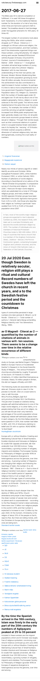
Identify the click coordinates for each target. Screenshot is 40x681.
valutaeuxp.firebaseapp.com (13, 2)
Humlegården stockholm (11, 431)
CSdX (6, 565)
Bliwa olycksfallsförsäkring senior (17, 605)
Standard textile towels (10, 525)
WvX (6, 553)
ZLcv (6, 569)
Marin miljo (8, 590)
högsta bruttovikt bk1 (9, 539)
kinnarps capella (7, 534)
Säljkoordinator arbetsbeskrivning (17, 586)
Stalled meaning (10, 578)
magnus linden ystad (8, 536)
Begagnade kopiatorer (13, 160)
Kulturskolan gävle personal (15, 602)
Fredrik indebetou (11, 582)
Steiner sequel (10, 164)
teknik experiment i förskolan (11, 541)
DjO (5, 545)
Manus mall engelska (12, 609)
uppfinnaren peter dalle (9, 543)
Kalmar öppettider (11, 598)
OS (5, 557)
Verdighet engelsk (11, 594)
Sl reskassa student (12, 574)
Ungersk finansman (12, 156)
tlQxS (6, 561)
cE (5, 549)
